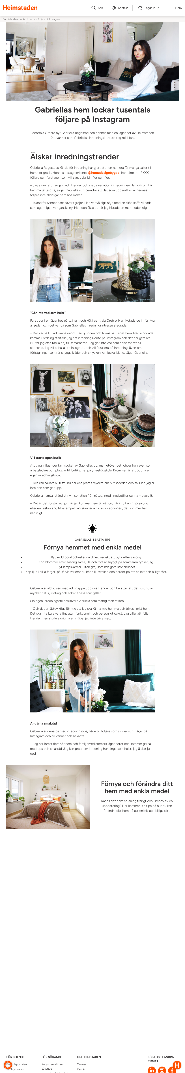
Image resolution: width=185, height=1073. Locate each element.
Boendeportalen (16, 1064)
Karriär (81, 1069)
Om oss (81, 1064)
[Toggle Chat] (177, 1065)
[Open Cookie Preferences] (8, 1065)
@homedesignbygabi (104, 173)
